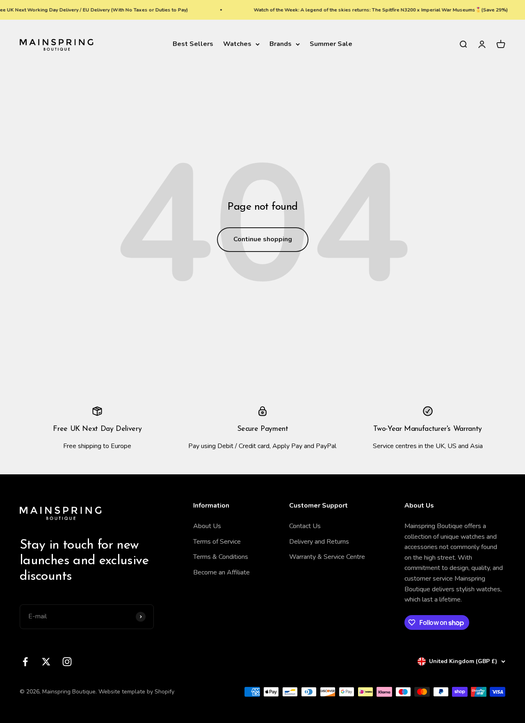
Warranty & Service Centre (327, 556)
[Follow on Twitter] (46, 661)
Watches (237, 43)
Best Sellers (193, 43)
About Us (207, 526)
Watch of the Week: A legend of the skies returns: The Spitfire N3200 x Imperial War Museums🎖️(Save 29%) (376, 10)
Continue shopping (262, 239)
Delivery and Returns (319, 541)
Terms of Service (217, 541)
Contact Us (305, 526)
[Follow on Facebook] (25, 661)
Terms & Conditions (220, 556)
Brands (280, 43)
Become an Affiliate (221, 572)
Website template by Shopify (136, 692)
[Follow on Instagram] (67, 661)
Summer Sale (331, 43)
